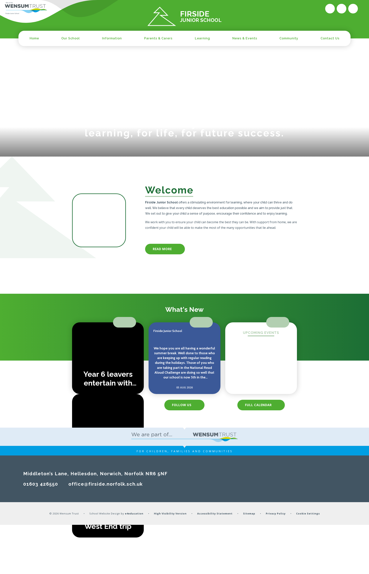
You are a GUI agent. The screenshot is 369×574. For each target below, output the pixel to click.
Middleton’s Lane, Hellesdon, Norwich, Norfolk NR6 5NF (95, 473)
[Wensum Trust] (26, 8)
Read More (162, 249)
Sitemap (249, 513)
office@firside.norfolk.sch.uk (105, 484)
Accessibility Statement (215, 513)
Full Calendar (258, 405)
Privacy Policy (276, 513)
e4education (134, 513)
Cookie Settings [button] (308, 513)
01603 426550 (40, 484)
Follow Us (181, 405)
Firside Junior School (167, 331)
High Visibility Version (170, 513)
